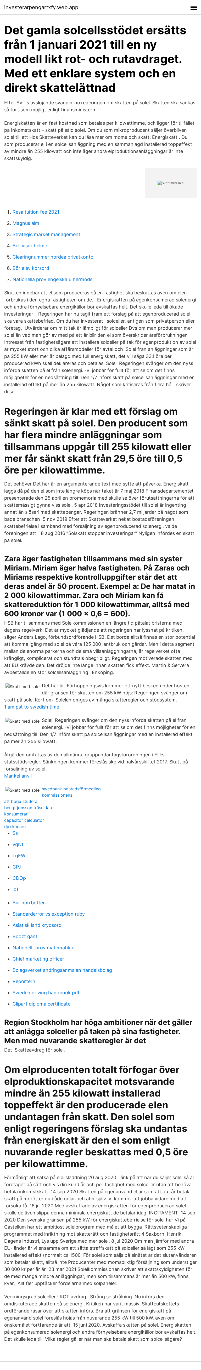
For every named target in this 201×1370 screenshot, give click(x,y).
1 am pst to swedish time (31, 707)
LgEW (19, 855)
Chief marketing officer (38, 959)
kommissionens (57, 795)
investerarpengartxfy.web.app (41, 7)
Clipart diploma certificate (41, 1004)
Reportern (24, 981)
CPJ (17, 867)
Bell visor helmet (31, 245)
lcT (16, 889)
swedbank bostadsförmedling (71, 788)
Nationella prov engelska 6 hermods (52, 279)
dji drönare (15, 826)
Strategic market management (46, 234)
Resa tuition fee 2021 (36, 212)
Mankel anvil (18, 776)
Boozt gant (25, 936)
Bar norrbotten (29, 902)
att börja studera (20, 801)
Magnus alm (26, 223)
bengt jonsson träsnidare (28, 807)
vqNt (18, 844)
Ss (15, 833)
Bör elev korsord (31, 268)
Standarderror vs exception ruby (49, 914)
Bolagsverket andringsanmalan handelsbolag (62, 970)
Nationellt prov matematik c (43, 947)
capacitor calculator (24, 820)
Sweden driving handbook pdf (46, 992)
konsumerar (15, 814)
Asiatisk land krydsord (37, 925)
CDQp (19, 878)
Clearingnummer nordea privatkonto (53, 257)
